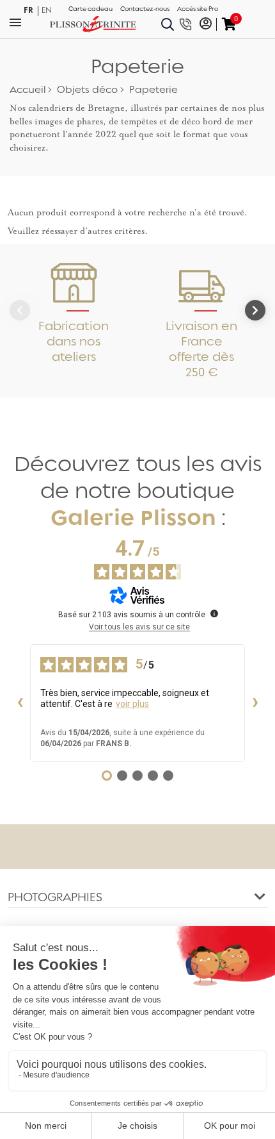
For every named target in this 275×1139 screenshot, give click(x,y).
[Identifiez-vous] (206, 24)
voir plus (132, 704)
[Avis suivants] (255, 703)
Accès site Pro (197, 9)
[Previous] (20, 310)
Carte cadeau (90, 9)
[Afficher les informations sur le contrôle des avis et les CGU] (214, 613)
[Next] (255, 310)
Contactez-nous (144, 9)
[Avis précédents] (20, 703)
